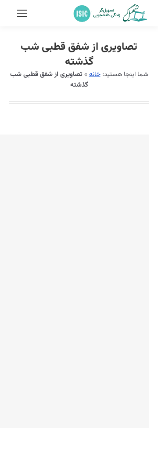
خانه (95, 74)
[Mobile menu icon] (22, 13)
